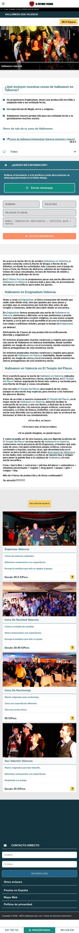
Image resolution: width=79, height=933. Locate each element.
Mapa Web (10, 897)
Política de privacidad (18, 904)
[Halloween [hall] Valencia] (2, 9)
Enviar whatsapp (41, 187)
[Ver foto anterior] (5, 34)
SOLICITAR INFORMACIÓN (41, 236)
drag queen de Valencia (60, 452)
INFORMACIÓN (39, 873)
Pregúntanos (41, 930)
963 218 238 (67, 930)
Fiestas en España (16, 890)
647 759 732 (11, 930)
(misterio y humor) (42, 139)
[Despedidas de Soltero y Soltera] (43, 4)
